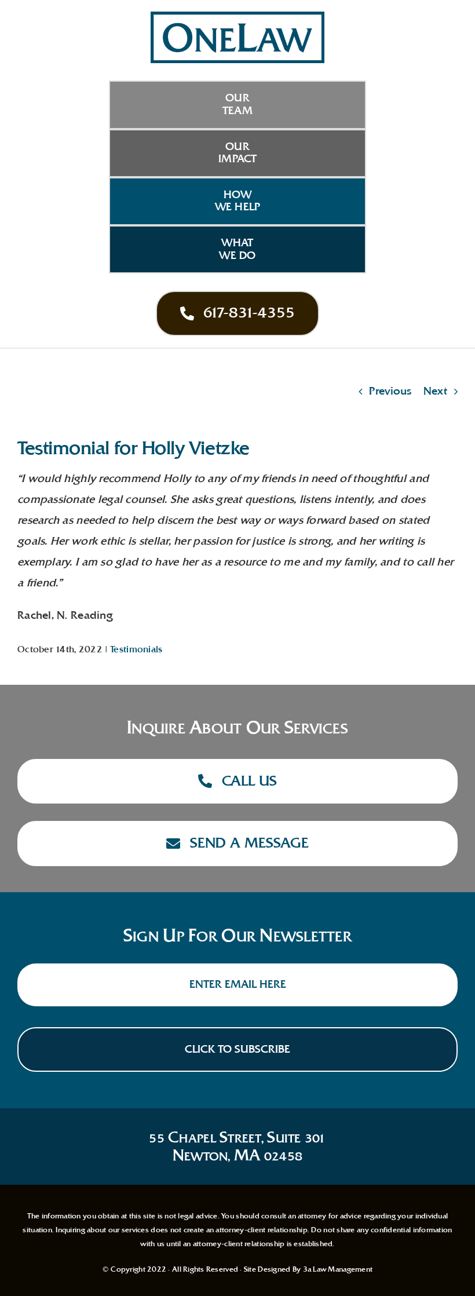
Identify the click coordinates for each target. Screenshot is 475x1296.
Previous (390, 391)
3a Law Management (338, 1269)
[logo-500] (237, 16)
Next (435, 391)
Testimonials (136, 649)
